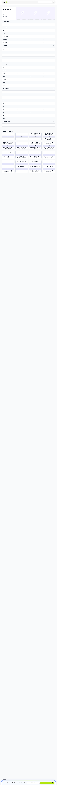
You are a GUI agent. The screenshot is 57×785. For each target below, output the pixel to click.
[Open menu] (53, 2)
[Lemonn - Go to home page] (6, 2)
